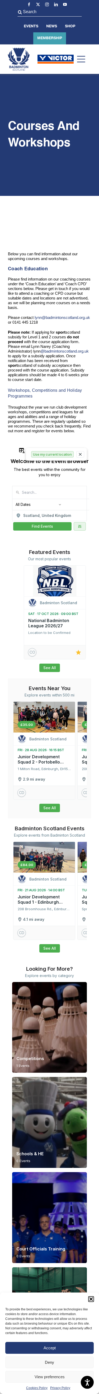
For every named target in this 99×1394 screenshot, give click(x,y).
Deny (49, 1362)
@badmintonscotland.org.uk (64, 351)
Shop (70, 26)
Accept (50, 1348)
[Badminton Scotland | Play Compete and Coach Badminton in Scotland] (19, 49)
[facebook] (29, 4)
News (51, 26)
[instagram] (47, 4)
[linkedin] (56, 4)
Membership (49, 38)
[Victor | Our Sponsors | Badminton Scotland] (55, 56)
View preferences (50, 1377)
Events (31, 26)
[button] (91, 1299)
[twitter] (38, 4)
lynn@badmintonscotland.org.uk (62, 317)
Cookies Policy (37, 1388)
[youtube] (65, 4)
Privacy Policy (60, 1388)
